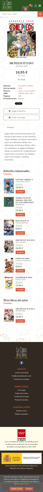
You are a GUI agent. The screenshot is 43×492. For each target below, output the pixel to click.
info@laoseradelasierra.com (21, 376)
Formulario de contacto (21, 379)
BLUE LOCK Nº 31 (22, 221)
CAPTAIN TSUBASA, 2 (24, 180)
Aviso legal (21, 390)
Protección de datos (21, 400)
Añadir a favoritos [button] (18, 111)
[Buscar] (40, 14)
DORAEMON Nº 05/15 (24, 277)
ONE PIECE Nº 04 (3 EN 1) (25, 309)
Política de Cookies (21, 393)
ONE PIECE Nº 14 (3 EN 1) (25, 240)
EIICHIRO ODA (21, 66)
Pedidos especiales (21, 414)
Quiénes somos (21, 411)
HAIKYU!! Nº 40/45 (22, 259)
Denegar (29, 489)
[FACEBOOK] (21, 362)
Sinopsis (10, 127)
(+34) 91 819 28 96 (21, 373)
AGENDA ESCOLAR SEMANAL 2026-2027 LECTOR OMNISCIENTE (25, 200)
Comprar (20, 191)
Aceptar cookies (16, 489)
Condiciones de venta (21, 397)
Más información (23, 484)
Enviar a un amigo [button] (18, 117)
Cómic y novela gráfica (27, 91)
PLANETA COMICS (25, 86)
